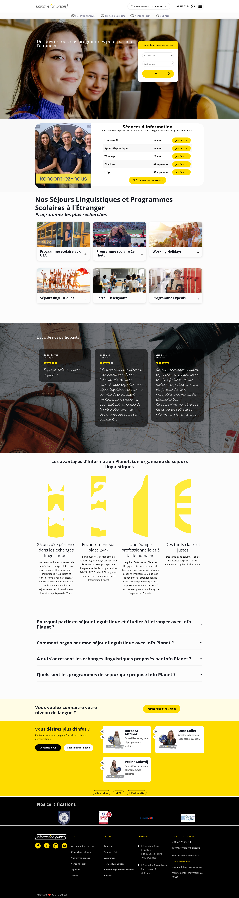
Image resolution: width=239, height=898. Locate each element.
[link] (63, 155)
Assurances (109, 857)
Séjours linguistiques (81, 852)
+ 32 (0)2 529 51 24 (181, 842)
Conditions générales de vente (119, 869)
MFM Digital (60, 894)
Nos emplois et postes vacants (188, 867)
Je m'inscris (181, 140)
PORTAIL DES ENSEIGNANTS (186, 855)
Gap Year (75, 869)
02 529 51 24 (182, 6)
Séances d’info (111, 852)
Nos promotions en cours (83, 846)
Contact (74, 875)
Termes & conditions (114, 863)
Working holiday (78, 863)
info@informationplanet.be (186, 847)
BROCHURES (101, 792)
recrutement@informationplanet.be (187, 874)
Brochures (109, 846)
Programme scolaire (80, 857)
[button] (116, 430)
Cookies (108, 875)
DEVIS (118, 792)
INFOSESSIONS (136, 792)
